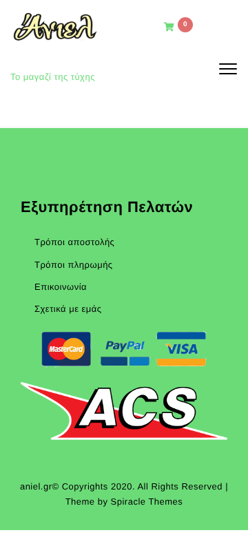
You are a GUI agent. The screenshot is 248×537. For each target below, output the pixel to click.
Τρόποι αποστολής (74, 242)
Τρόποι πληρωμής (73, 265)
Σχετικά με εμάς (68, 309)
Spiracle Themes (147, 501)
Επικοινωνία (60, 287)
